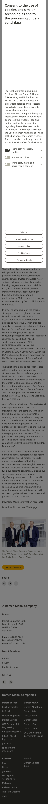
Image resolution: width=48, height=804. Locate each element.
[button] (41, 150)
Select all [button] (24, 232)
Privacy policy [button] (24, 246)
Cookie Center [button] (24, 253)
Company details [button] (24, 260)
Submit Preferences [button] (24, 239)
